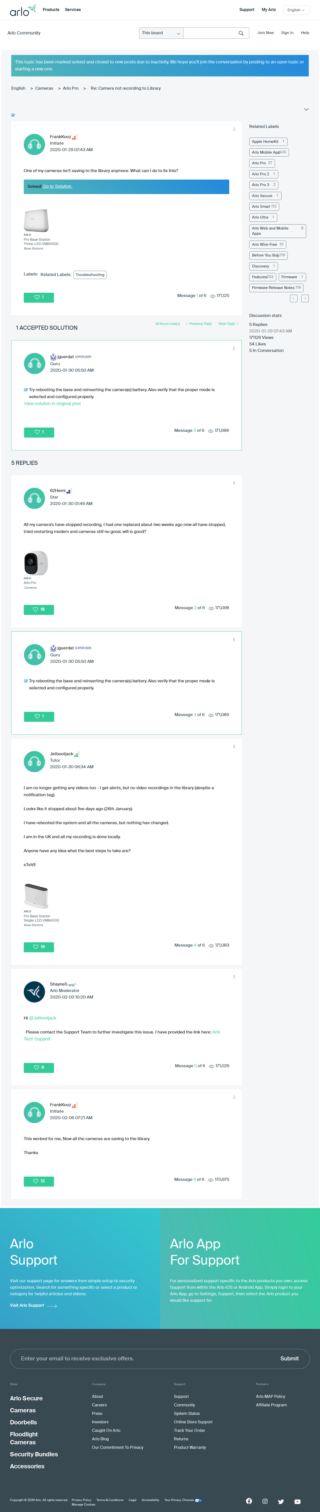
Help (305, 33)
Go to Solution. (57, 186)
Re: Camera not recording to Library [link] (126, 88)
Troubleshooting (90, 275)
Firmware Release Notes (273, 288)
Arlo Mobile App (266, 152)
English (18, 88)
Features (259, 277)
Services (73, 10)
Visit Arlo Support (27, 1305)
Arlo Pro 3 (260, 185)
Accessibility (150, 1500)
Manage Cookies (83, 1504)
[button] (234, 129)
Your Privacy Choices (179, 1500)
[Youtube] (297, 1502)
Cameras (44, 88)
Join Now (266, 33)
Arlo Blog (100, 1439)
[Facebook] (249, 1501)
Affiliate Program (271, 1405)
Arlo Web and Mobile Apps (270, 231)
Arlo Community (24, 33)
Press (97, 1414)
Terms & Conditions (110, 1500)
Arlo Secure (262, 196)
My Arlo (269, 10)
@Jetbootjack (42, 1017)
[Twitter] (281, 1502)
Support (247, 10)
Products (51, 10)
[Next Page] (305, 298)
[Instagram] (265, 1501)
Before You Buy (265, 255)
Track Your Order (189, 1431)
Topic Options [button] (306, 110)
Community (184, 1405)
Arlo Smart (261, 207)
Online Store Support (193, 1422)
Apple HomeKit (265, 142)
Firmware (289, 277)
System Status (187, 1414)
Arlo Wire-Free (264, 245)
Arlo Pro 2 (260, 174)
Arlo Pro (70, 88)
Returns (181, 1439)
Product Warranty (190, 1448)
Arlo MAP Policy (270, 1397)
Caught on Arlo (106, 1431)
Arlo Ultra (260, 217)
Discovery (260, 266)
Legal (132, 1500)
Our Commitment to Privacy (117, 1448)
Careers (99, 1405)
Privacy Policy (81, 1500)
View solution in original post (52, 403)
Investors (100, 1422)
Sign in (287, 33)
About (97, 1397)
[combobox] (216, 33)
